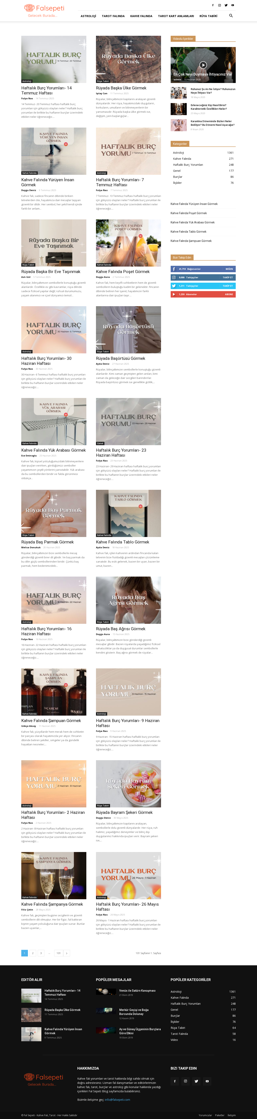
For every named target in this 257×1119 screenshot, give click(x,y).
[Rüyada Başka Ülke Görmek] (128, 59)
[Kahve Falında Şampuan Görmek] (53, 692)
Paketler (219, 1115)
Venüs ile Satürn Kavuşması (137, 990)
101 (59, 953)
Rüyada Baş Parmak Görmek (47, 542)
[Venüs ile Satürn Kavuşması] (106, 992)
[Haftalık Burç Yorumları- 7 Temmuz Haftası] (128, 151)
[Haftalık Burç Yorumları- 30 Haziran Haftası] (53, 329)
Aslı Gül (26, 276)
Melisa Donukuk (31, 547)
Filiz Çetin (27, 909)
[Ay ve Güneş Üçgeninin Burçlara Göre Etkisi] (106, 1030)
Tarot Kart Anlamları (176, 16)
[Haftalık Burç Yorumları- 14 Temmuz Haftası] (53, 59)
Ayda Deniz (102, 363)
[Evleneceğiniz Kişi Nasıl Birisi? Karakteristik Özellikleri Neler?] (179, 109)
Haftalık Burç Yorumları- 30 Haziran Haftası (46, 361)
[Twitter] (226, 5)
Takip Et (228, 277)
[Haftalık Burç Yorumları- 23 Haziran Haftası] (128, 421)
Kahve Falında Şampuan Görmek (51, 720)
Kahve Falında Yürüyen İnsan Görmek (194, 204)
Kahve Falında (141, 16)
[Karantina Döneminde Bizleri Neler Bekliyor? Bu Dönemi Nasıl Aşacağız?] (179, 125)
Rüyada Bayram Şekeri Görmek (124, 812)
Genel (100, 443)
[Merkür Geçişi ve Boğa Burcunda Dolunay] (106, 1011)
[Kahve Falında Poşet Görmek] (128, 243)
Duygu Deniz (28, 190)
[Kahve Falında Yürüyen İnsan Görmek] (53, 151)
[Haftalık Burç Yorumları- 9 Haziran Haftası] (128, 692)
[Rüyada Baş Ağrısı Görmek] (128, 600)
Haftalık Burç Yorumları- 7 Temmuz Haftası (120, 182)
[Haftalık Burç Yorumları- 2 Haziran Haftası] (53, 783)
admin (177, 79)
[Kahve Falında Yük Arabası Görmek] (53, 421)
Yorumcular (205, 1115)
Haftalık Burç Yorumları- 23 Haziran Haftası (121, 453)
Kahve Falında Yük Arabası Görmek (53, 450)
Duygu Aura (103, 276)
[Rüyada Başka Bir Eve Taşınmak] (53, 243)
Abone (229, 294)
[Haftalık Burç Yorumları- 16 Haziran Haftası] (53, 600)
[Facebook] (213, 5)
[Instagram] (219, 5)
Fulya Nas (27, 98)
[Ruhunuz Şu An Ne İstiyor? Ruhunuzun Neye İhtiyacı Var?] (179, 93)
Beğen (229, 268)
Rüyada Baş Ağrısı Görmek (120, 628)
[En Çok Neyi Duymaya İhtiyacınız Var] (203, 65)
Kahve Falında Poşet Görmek (123, 271)
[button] (231, 16)
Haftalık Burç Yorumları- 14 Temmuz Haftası (46, 90)
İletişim (232, 1115)
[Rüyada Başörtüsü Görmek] (128, 329)
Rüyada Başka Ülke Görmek (121, 88)
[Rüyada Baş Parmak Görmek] (53, 513)
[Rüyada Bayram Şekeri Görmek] (128, 783)
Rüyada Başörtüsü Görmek (120, 358)
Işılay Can (101, 93)
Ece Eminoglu (29, 455)
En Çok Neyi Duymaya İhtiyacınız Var (202, 74)
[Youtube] (233, 5)
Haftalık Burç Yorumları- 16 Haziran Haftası (46, 631)
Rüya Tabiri (208, 16)
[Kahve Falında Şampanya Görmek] (53, 875)
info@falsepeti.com (117, 1100)
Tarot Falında (113, 16)
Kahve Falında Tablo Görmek (122, 542)
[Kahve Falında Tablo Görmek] (128, 513)
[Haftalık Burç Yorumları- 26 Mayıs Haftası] (128, 875)
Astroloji (88, 16)
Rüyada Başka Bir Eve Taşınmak (50, 271)
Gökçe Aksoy (28, 725)
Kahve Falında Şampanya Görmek (52, 904)
